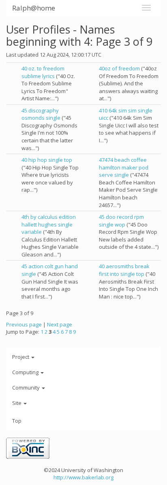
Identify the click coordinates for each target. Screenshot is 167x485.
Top (16, 420)
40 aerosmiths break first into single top (124, 270)
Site (17, 403)
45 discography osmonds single (40, 114)
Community (26, 387)
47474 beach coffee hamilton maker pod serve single (123, 167)
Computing (26, 372)
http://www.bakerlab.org (83, 477)
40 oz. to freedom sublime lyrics (42, 72)
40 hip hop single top (46, 159)
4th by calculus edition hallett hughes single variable (48, 224)
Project (21, 356)
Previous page (24, 324)
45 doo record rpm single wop (121, 220)
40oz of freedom (119, 68)
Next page (59, 324)
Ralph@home (33, 8)
